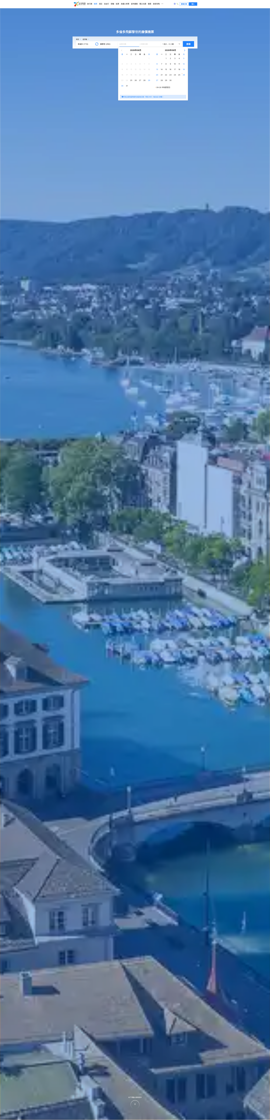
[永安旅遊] (79, 4)
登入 (193, 4)
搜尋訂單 (184, 4)
